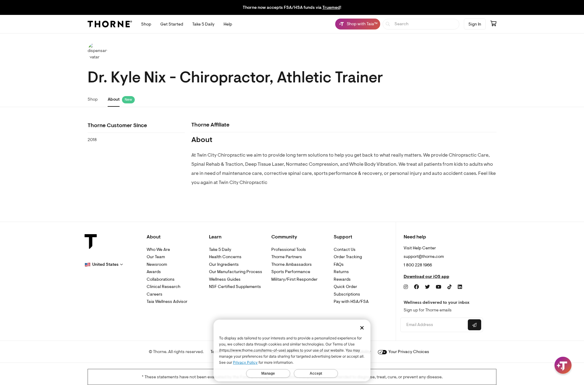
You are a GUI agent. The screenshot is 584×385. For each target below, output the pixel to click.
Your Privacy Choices (408, 351)
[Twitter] (427, 287)
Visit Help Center (420, 248)
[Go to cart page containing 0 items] (493, 24)
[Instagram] (406, 287)
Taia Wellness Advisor (167, 301)
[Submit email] (474, 324)
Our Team (156, 256)
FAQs (339, 264)
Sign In (474, 24)
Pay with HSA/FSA (351, 301)
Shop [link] (93, 99)
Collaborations (161, 279)
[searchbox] (421, 24)
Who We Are (158, 249)
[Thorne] (110, 24)
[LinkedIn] (460, 287)
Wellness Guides (225, 279)
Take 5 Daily (220, 249)
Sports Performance (290, 271)
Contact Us (345, 249)
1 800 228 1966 (418, 265)
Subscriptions (347, 294)
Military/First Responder (294, 279)
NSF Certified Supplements (235, 286)
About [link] (114, 99)
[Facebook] (416, 287)
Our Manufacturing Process (235, 271)
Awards (154, 271)
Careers (154, 294)
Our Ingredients (224, 264)
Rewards (342, 279)
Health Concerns (225, 256)
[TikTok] (449, 287)
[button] (104, 264)
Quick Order (345, 286)
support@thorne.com (424, 256)
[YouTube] (438, 287)
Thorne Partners (286, 256)
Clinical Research (163, 286)
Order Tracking (348, 256)
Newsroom (157, 264)
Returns (341, 271)
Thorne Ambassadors (291, 264)
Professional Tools (288, 249)
